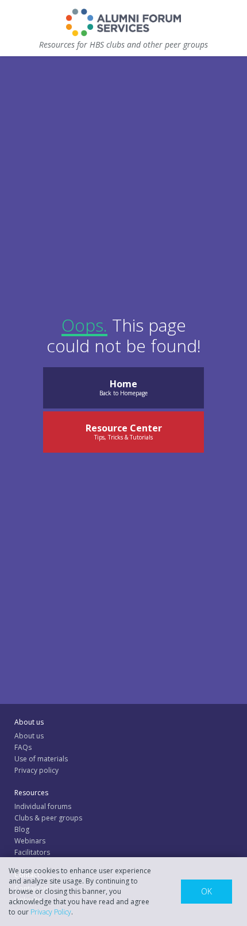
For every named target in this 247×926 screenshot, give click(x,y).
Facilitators (32, 852)
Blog (21, 829)
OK (206, 891)
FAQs (23, 747)
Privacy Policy (50, 912)
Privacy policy (36, 770)
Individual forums (42, 806)
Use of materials (41, 758)
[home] (123, 22)
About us (29, 736)
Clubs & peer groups (48, 818)
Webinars (29, 840)
